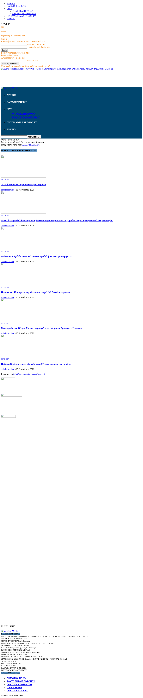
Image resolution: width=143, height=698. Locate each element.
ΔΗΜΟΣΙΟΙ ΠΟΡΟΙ (16, 678)
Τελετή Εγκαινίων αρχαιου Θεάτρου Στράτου (23, 184)
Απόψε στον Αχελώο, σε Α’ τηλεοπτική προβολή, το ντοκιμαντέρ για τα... (37, 256)
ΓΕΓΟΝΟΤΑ (5, 179)
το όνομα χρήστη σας (36, 44)
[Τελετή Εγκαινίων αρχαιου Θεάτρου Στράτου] (23, 177)
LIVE (9, 8)
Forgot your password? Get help (15, 53)
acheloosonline (7, 190)
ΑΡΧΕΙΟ (11, 18)
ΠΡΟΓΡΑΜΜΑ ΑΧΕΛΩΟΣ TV (21, 16)
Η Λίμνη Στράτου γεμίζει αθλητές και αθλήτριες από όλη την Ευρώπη (36, 364)
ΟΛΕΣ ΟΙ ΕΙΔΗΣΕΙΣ (16, 6)
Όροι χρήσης (14, 687)
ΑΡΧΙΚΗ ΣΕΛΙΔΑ (31, 145)
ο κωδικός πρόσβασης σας (38, 47)
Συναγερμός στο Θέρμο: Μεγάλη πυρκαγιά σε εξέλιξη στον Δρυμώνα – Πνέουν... (41, 328)
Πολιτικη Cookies (17, 690)
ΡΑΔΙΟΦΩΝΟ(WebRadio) (24, 13)
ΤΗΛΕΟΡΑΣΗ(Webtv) (22, 11)
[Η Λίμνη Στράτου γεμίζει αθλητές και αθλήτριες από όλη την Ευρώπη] (23, 356)
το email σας (32, 60)
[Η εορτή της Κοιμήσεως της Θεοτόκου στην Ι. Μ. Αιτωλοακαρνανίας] (23, 284)
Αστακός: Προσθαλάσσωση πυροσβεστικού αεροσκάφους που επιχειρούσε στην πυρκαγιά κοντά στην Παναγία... (57, 220)
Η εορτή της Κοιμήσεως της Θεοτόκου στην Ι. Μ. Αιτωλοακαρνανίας (36, 292)
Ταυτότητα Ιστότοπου (21, 681)
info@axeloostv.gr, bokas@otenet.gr (29, 374)
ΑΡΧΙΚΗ (11, 3)
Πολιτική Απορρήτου (19, 684)
